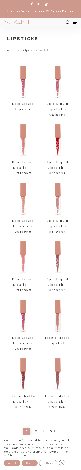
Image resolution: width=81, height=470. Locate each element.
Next (53, 431)
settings (22, 455)
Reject (29, 463)
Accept (12, 463)
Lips (26, 50)
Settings (48, 463)
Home (12, 50)
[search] (67, 22)
